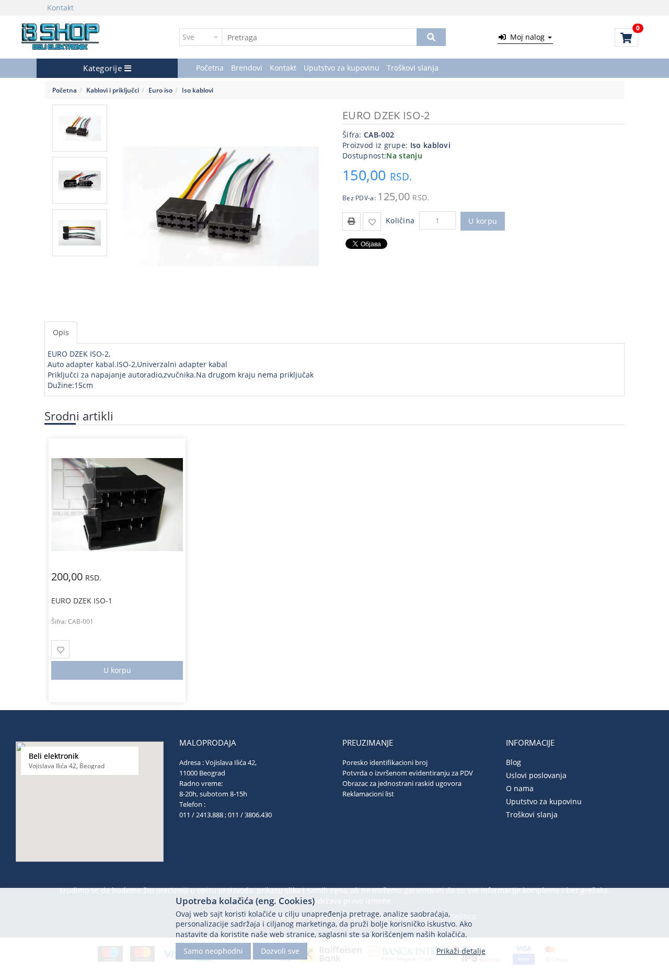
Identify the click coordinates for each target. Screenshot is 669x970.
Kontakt (60, 8)
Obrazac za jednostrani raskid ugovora (402, 783)
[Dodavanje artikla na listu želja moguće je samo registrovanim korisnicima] (372, 221)
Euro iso (160, 90)
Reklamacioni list (368, 793)
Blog (513, 762)
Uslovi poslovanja (536, 775)
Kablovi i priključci (112, 90)
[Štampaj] (351, 220)
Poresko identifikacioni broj (385, 762)
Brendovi (246, 68)
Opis (61, 332)
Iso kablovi (197, 90)
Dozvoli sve (280, 950)
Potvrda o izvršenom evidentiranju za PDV (407, 773)
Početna (210, 68)
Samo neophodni (213, 950)
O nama (520, 788)
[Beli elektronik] (61, 37)
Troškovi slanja (413, 68)
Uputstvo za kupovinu (341, 68)
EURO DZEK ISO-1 (81, 601)
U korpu (482, 221)
